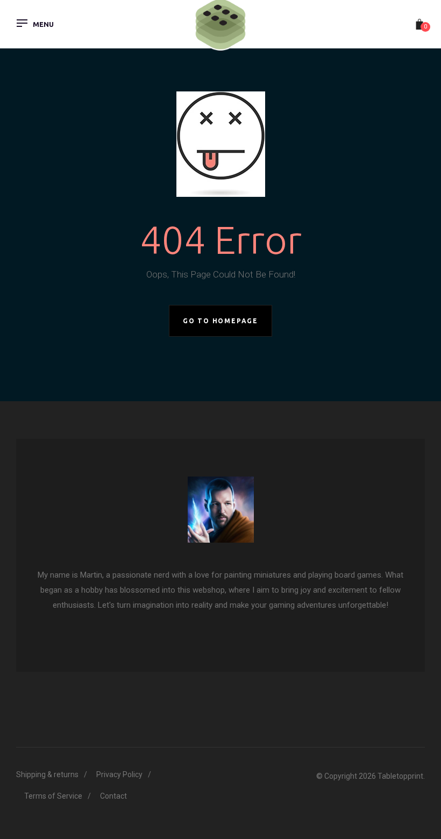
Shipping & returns (47, 774)
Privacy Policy (119, 774)
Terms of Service (53, 796)
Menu (43, 25)
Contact (113, 796)
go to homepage (220, 320)
